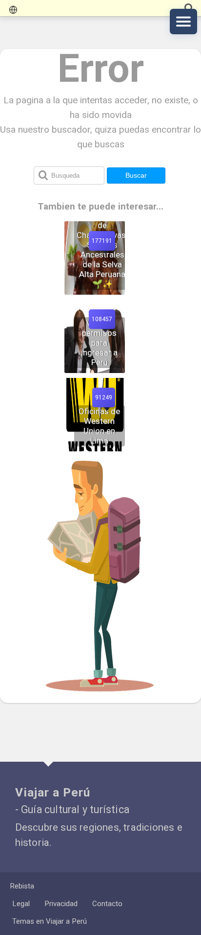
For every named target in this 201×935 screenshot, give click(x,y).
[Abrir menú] (183, 21)
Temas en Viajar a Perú (49, 921)
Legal (21, 903)
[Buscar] (189, 8)
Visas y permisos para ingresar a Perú (99, 342)
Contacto (107, 903)
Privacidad (61, 903)
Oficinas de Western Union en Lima (99, 425)
